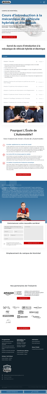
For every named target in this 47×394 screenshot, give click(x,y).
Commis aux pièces (22, 350)
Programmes (6, 339)
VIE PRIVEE (5, 387)
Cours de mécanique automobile (7, 341)
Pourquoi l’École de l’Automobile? (38, 349)
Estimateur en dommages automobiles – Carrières (21, 343)
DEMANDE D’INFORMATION (9, 37)
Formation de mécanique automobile (8, 350)
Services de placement (36, 341)
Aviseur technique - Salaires (6, 359)
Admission (35, 339)
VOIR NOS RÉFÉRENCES (23, 328)
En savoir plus (23, 298)
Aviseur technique (7, 356)
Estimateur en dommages (21, 340)
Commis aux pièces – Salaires (22, 354)
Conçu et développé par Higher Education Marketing (36, 386)
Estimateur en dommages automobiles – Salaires (21, 346)
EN (41, 2)
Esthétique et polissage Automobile (8, 352)
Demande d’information (12, 391)
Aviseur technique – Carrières (7, 358)
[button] (23, 61)
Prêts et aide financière (36, 343)
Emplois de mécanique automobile (8, 346)
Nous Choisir (35, 347)
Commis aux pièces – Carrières (22, 352)
